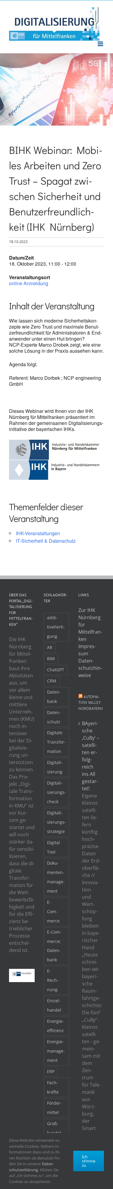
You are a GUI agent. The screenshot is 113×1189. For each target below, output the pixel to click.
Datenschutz (54, 717)
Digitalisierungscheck (56, 792)
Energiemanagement (56, 1051)
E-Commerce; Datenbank (54, 946)
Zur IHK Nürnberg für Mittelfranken (90, 624)
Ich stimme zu (88, 1161)
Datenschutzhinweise (90, 668)
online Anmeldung (28, 283)
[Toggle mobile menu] (101, 44)
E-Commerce (53, 911)
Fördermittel (54, 1107)
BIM (51, 658)
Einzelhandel (54, 1005)
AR (49, 647)
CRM (51, 681)
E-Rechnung (52, 980)
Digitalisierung (55, 767)
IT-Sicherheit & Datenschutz (46, 540)
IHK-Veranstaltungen (38, 533)
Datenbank (54, 696)
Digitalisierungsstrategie (56, 822)
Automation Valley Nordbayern (90, 702)
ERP (51, 1071)
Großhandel (54, 1128)
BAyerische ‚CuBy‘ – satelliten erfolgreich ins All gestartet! (90, 756)
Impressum (87, 650)
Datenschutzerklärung (31, 1166)
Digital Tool (53, 847)
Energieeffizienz (55, 1025)
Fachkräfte (53, 1087)
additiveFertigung (56, 627)
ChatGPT (55, 670)
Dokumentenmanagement (56, 877)
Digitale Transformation (56, 742)
